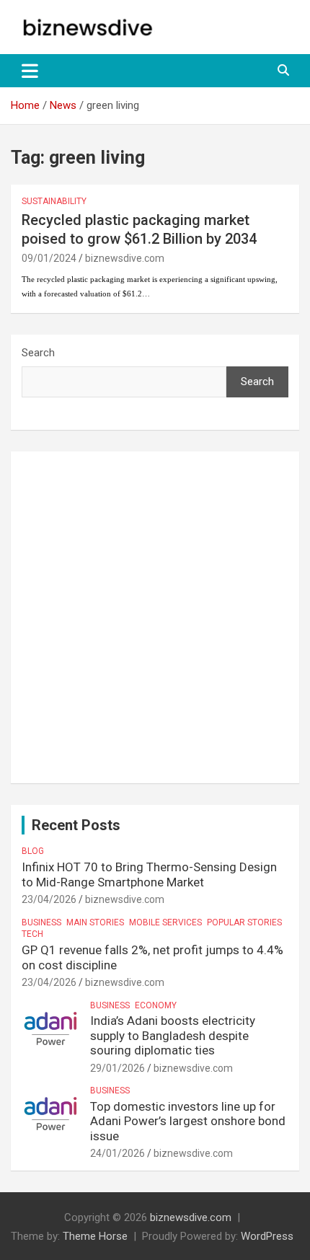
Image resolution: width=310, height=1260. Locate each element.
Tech (32, 934)
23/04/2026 (49, 899)
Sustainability (54, 201)
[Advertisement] (155, 617)
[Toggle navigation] (30, 70)
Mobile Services (165, 922)
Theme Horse (95, 1236)
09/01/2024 (49, 258)
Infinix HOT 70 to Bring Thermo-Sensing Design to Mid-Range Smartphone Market (149, 874)
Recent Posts (76, 825)
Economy (156, 1005)
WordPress (267, 1236)
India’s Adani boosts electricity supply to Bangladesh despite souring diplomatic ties (172, 1035)
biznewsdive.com (124, 258)
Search (38, 352)
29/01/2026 (117, 1068)
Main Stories (95, 922)
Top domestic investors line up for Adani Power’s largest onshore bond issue (187, 1121)
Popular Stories (244, 922)
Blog (33, 851)
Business (41, 922)
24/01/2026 (117, 1153)
